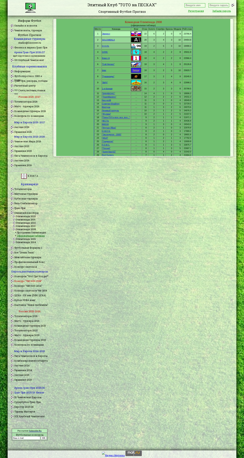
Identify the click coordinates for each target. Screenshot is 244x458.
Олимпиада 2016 (25, 219)
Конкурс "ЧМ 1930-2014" (28, 285)
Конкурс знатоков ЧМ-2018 (30, 290)
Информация (22, 71)
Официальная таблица (31, 235)
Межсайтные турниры (27, 257)
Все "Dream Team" (24, 252)
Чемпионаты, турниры (28, 30)
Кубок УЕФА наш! (24, 300)
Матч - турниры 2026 (26, 106)
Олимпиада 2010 (25, 225)
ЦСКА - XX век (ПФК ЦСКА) (30, 295)
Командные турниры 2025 (30, 339)
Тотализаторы (23, 189)
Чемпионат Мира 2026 (27, 141)
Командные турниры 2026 (30, 111)
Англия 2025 (21, 146)
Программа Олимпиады (31, 232)
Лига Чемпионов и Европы (30, 155)
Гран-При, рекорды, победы (30, 80)
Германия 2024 (23, 370)
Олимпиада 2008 (26, 229)
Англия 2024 (22, 365)
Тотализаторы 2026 (25, 101)
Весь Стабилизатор (26, 203)
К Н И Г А (32, 175)
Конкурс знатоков (25, 266)
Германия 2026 (23, 131)
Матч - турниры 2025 (26, 335)
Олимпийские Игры (26, 212)
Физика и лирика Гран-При (30, 47)
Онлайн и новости (25, 25)
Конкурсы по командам (29, 115)
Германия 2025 (23, 150)
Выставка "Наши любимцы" (31, 304)
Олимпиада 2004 (26, 242)
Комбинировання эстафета (31, 360)
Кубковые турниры (26, 198)
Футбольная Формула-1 (28, 247)
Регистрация (196, 10)
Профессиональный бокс (29, 261)
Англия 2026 (21, 127)
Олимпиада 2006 (26, 238)
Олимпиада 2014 (26, 222)
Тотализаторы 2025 (26, 330)
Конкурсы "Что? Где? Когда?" (31, 276)
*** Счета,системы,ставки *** (29, 90)
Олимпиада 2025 (26, 216)
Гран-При (20, 208)
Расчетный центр (25, 85)
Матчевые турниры (26, 193)
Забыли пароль (221, 10)
